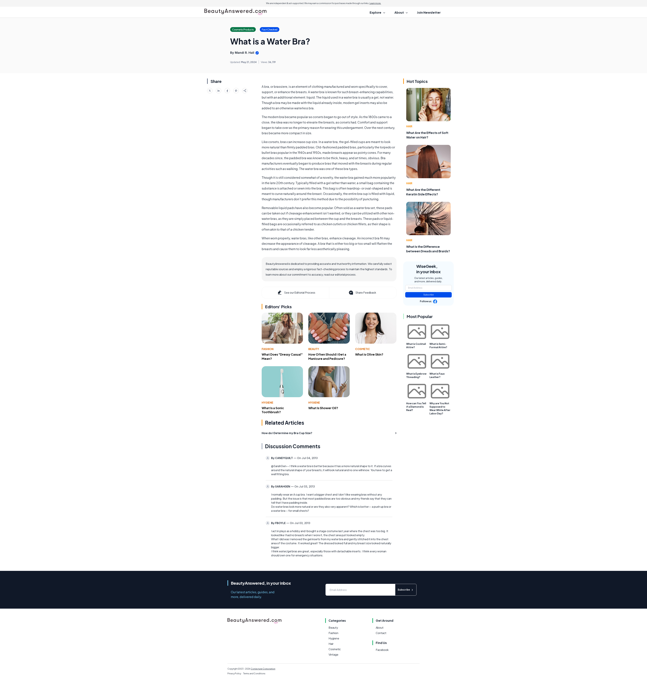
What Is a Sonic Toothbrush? (273, 410)
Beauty (313, 349)
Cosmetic (362, 349)
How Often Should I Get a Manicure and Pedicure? (327, 356)
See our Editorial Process (299, 292)
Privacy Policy (234, 673)
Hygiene (267, 402)
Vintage (333, 654)
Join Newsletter (429, 12)
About (379, 627)
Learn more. (375, 3)
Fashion (267, 349)
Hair (409, 126)
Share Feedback (365, 292)
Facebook (382, 650)
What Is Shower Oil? (323, 408)
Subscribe (428, 294)
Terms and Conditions (254, 673)
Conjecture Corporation (263, 669)
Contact (381, 633)
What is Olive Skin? (369, 354)
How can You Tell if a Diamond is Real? (416, 407)
